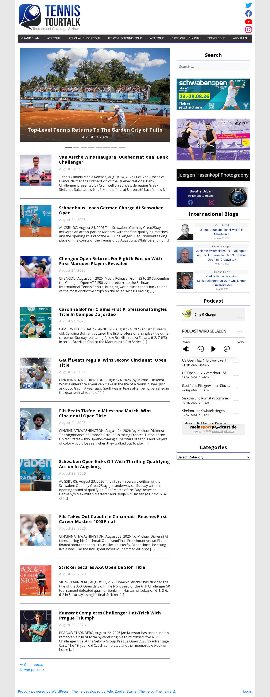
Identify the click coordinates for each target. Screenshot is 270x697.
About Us (240, 38)
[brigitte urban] (190, 202)
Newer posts (32, 670)
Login (247, 691)
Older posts (31, 664)
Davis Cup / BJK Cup (185, 38)
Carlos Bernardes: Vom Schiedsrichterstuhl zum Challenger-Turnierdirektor (222, 280)
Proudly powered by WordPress (43, 691)
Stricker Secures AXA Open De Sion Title (102, 567)
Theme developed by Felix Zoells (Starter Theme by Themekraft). (124, 691)
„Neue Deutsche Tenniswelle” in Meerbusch (221, 232)
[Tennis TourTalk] (49, 17)
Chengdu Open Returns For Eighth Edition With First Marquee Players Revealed (110, 261)
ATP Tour (54, 38)
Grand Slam (30, 38)
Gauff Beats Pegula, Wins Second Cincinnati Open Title (112, 362)
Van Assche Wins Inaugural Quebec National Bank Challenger (113, 159)
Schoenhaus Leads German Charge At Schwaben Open (111, 210)
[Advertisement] (210, 16)
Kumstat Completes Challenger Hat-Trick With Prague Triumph (110, 615)
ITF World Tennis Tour (125, 38)
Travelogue (216, 38)
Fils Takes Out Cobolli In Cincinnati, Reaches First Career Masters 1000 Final (113, 519)
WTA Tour (157, 38)
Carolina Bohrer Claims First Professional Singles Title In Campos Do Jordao (113, 311)
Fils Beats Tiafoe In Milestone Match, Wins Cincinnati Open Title (105, 413)
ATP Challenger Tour (84, 38)
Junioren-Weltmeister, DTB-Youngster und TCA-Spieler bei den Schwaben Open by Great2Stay (221, 255)
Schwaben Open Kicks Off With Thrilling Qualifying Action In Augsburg (114, 464)
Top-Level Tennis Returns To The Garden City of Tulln (95, 129)
